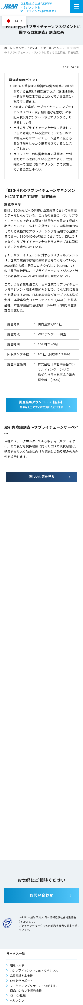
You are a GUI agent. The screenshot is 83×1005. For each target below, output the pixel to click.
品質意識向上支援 (21, 976)
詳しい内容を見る (41, 476)
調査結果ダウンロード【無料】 (41, 404)
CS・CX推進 (18, 995)
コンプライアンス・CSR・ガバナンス (34, 971)
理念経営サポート (21, 981)
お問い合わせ (41, 895)
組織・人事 (17, 965)
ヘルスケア (17, 1001)
